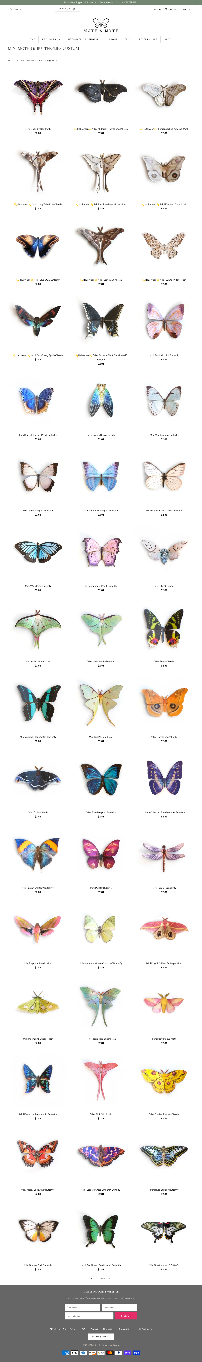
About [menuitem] (113, 39)
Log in (157, 9)
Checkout (187, 9)
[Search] (11, 9)
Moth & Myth (95, 1345)
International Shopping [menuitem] (85, 39)
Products (50, 39)
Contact (94, 1329)
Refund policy (145, 1329)
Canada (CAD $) (66, 8)
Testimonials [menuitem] (148, 39)
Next (104, 1278)
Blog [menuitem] (167, 39)
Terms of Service (126, 1329)
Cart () (172, 9)
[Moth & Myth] (101, 25)
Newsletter (108, 1329)
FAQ (84, 1329)
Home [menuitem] (31, 39)
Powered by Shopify (110, 1345)
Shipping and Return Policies (63, 1329)
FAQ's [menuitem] (128, 39)
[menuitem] (51, 39)
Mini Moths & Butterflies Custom (43, 48)
